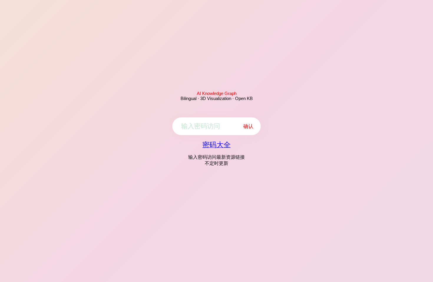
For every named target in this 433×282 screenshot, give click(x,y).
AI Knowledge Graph (217, 93)
